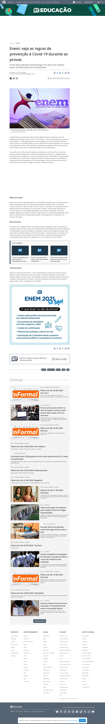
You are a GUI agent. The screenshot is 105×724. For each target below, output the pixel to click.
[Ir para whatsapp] (89, 711)
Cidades (45, 647)
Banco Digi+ (85, 636)
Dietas (25, 647)
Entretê (31, 2)
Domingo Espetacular (65, 676)
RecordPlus (85, 650)
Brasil (44, 638)
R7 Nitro (26, 667)
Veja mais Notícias (39, 621)
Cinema (25, 644)
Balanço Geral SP (64, 653)
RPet (25, 673)
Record (48, 2)
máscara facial (51, 369)
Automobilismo (14, 636)
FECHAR (82, 720)
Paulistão (13, 656)
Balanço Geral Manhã (65, 650)
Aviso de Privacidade (72, 720)
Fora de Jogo (14, 644)
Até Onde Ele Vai (64, 647)
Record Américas (86, 658)
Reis (61, 695)
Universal (84, 684)
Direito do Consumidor (48, 653)
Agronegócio (46, 636)
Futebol (13, 647)
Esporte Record (63, 678)
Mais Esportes (14, 653)
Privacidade (27, 711)
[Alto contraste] (11, 78)
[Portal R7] (4, 2)
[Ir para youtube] (93, 711)
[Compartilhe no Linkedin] (60, 73)
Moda (25, 661)
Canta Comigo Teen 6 (65, 664)
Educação (18, 43)
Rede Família (85, 676)
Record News (55, 2)
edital (63, 369)
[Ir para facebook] (85, 2)
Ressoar (84, 678)
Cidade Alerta (63, 670)
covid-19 (58, 369)
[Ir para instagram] (90, 2)
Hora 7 (45, 664)
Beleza (25, 636)
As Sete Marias (63, 644)
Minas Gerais (46, 673)
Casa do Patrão (63, 667)
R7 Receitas (27, 670)
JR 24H (43, 2)
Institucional (88, 632)
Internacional (46, 670)
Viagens (26, 676)
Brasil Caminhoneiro (65, 661)
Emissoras (84, 644)
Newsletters (85, 647)
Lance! (12, 650)
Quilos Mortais (63, 693)
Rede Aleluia (85, 673)
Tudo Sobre (46, 693)
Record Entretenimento (88, 661)
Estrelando (26, 650)
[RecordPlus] (77, 2)
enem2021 (44, 369)
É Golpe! (45, 661)
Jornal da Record (64, 687)
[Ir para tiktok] (81, 711)
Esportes (37, 2)
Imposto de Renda (47, 667)
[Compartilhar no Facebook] (57, 73)
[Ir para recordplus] (77, 711)
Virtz (25, 678)
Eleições (25, 2)
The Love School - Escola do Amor (68, 698)
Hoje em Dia (63, 684)
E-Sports (13, 641)
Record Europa (86, 664)
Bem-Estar (26, 638)
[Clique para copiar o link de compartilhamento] (68, 73)
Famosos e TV (27, 653)
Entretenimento (31, 632)
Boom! (61, 658)
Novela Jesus (63, 690)
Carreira (84, 638)
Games (25, 658)
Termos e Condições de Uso (37, 711)
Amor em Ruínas (64, 641)
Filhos (25, 656)
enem (68, 369)
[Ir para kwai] (69, 711)
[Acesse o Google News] (65, 73)
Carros (44, 644)
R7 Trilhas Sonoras (87, 653)
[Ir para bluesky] (57, 711)
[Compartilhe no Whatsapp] (63, 73)
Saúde (44, 687)
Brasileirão (13, 638)
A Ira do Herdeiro (64, 638)
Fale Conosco (19, 711)
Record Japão (85, 667)
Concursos (45, 650)
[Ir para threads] (73, 711)
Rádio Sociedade (86, 656)
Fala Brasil (62, 681)
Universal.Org (85, 687)
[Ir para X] (87, 2)
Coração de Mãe (64, 673)
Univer (83, 681)
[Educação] (52, 10)
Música (25, 664)
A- (17, 78)
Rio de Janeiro (46, 681)
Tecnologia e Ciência (48, 690)
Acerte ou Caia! (63, 636)
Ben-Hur (62, 656)
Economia (45, 656)
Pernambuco (46, 678)
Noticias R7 (12, 43)
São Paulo (45, 684)
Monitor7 (45, 676)
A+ (14, 78)
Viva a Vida (26, 681)
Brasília (19, 2)
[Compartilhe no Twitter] (54, 73)
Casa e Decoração (28, 641)
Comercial (84, 641)
